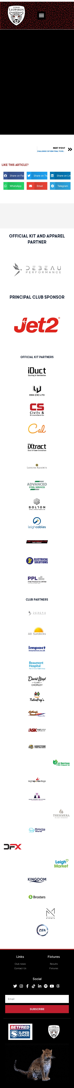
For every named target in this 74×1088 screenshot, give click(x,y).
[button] (41, 15)
